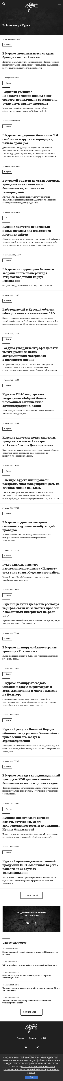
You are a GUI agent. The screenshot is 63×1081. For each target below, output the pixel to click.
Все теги (32, 1038)
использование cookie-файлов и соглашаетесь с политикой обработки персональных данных (31, 1069)
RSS (44, 1038)
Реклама (20, 1038)
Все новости (30, 1012)
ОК (31, 1077)
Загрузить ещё (30, 895)
